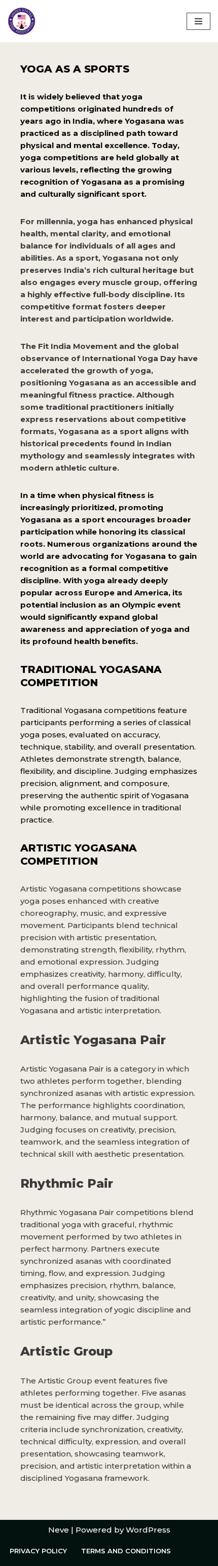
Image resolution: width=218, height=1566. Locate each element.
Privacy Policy (38, 1551)
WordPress (148, 1530)
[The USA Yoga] (21, 21)
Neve (58, 1530)
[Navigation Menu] (198, 21)
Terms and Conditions (126, 1551)
